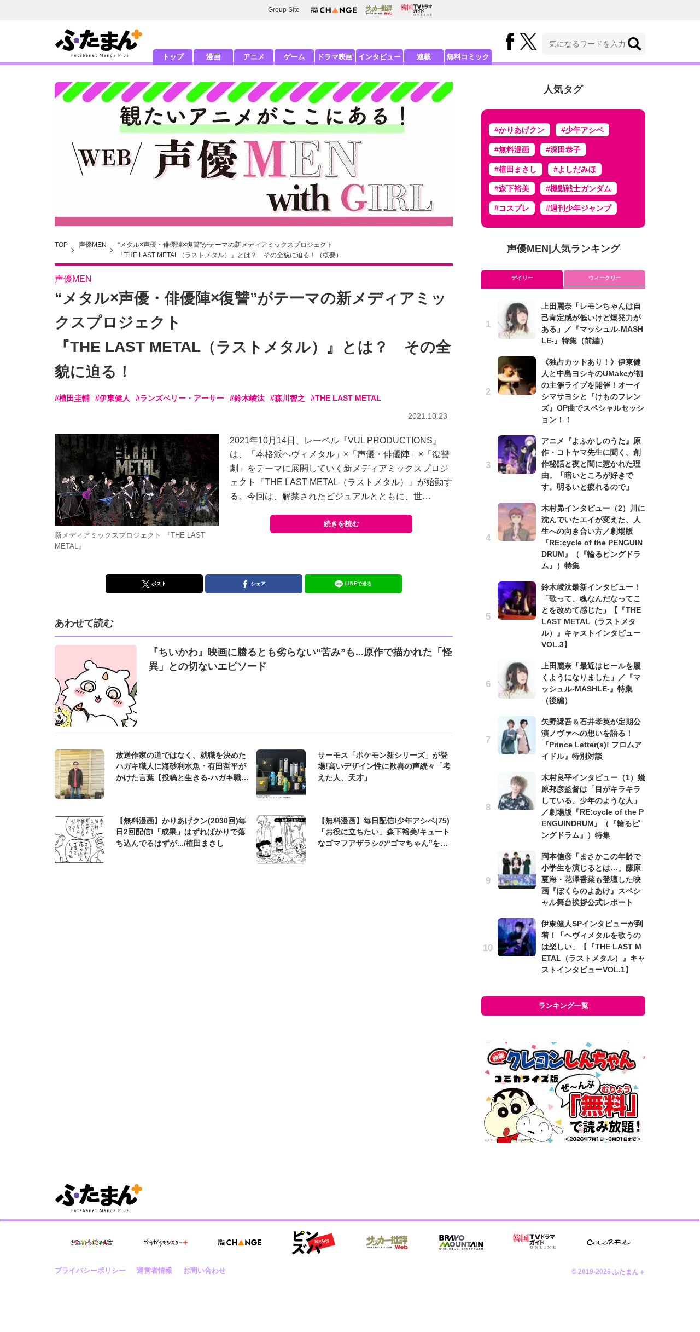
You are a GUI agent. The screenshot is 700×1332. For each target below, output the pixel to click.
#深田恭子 (563, 149)
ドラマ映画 (335, 57)
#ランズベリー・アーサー (180, 398)
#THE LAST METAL (346, 398)
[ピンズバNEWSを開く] (313, 1243)
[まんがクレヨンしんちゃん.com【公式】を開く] (92, 1242)
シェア (258, 583)
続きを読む (341, 524)
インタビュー (379, 57)
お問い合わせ (204, 1270)
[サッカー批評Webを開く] (378, 9)
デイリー (522, 278)
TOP (61, 245)
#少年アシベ (582, 129)
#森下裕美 (511, 188)
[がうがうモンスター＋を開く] (166, 1242)
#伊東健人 (112, 398)
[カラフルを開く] (609, 1242)
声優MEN (93, 245)
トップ (173, 57)
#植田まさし (515, 169)
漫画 (213, 57)
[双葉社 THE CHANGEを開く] (334, 10)
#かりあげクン (519, 129)
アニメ (254, 57)
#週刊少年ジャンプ (578, 208)
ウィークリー (604, 278)
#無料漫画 (511, 149)
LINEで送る (358, 583)
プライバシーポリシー (90, 1270)
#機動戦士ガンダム (578, 188)
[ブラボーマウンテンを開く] (461, 1242)
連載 (424, 57)
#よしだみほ (574, 169)
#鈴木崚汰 (247, 398)
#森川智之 (287, 398)
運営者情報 (154, 1270)
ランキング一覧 (563, 1005)
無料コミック (468, 57)
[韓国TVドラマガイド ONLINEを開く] (416, 10)
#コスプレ (511, 208)
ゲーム (294, 57)
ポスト (158, 583)
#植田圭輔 (72, 398)
